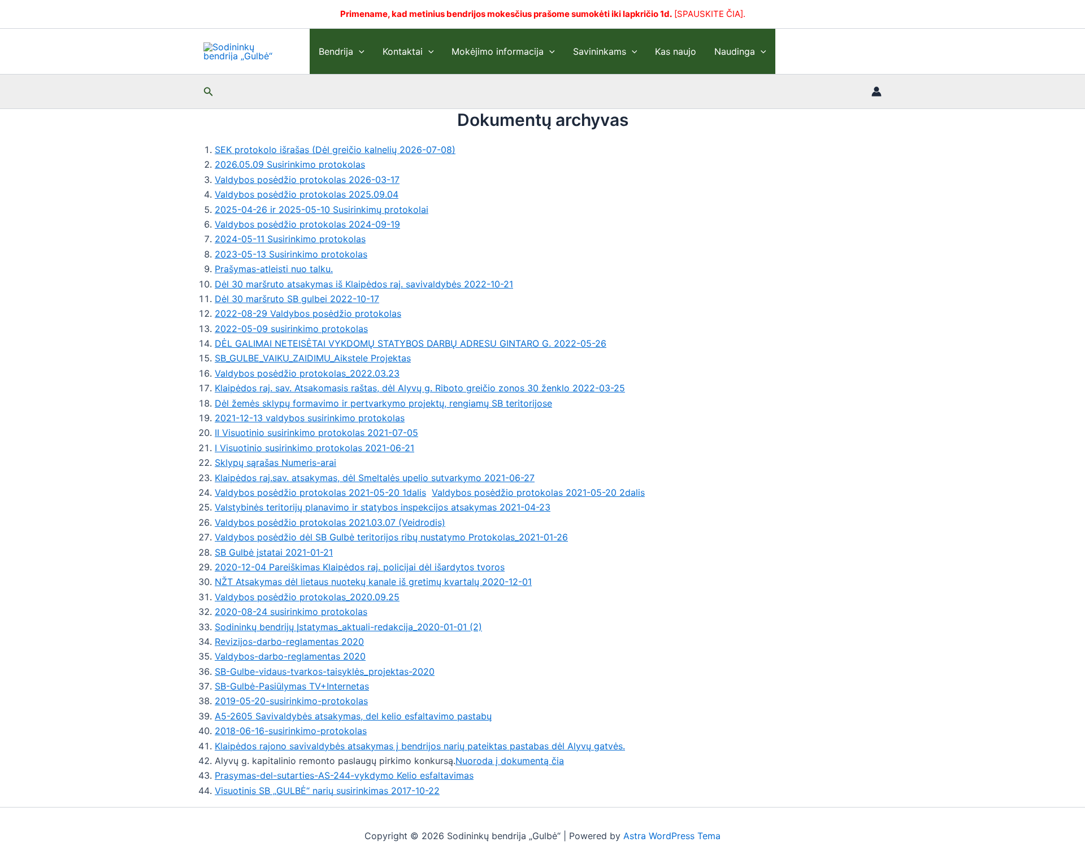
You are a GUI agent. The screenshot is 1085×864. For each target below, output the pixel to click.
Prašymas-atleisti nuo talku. (274, 268)
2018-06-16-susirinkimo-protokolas (291, 730)
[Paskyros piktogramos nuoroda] (876, 91)
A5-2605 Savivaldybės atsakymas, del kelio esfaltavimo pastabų (353, 716)
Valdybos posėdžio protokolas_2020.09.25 (307, 597)
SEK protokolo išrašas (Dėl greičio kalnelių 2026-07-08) (335, 149)
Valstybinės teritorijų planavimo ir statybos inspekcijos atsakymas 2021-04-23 (382, 507)
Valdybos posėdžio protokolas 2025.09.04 (306, 194)
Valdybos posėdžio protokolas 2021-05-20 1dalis (320, 492)
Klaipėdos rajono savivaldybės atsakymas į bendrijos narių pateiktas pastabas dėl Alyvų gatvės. (420, 746)
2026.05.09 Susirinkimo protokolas (290, 164)
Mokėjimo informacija (498, 51)
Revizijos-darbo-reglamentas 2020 (289, 641)
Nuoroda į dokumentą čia (509, 760)
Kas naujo (675, 51)
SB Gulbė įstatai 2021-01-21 (274, 552)
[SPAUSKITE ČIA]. (709, 13)
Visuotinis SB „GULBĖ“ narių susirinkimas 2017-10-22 (327, 790)
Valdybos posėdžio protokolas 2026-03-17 (307, 179)
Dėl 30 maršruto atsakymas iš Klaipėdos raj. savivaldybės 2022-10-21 (364, 284)
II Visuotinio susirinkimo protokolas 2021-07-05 (316, 432)
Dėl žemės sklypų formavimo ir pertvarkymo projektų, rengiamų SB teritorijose (383, 403)
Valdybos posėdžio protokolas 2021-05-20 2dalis (538, 492)
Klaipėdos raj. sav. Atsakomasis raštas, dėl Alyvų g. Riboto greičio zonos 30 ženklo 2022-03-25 (420, 388)
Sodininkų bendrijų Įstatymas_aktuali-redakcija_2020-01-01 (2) (348, 626)
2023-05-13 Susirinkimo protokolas (291, 254)
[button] (358, 51)
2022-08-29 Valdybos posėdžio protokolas (308, 313)
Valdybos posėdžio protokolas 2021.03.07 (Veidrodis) (330, 522)
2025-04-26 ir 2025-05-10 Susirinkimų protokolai (321, 209)
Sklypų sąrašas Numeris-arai (275, 462)
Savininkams (599, 51)
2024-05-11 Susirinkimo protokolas (290, 239)
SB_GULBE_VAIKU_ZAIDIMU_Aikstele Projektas (313, 358)
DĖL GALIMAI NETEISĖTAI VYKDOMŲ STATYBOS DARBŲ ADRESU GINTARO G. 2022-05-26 (410, 343)
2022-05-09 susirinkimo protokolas (291, 328)
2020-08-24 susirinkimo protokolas (291, 611)
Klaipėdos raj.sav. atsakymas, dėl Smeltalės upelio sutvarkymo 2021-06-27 (375, 477)
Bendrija (336, 51)
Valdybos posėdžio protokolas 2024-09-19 (307, 224)
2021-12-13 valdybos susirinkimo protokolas (310, 418)
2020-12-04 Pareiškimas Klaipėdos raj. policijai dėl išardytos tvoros (360, 567)
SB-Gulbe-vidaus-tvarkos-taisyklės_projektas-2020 (325, 671)
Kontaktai (403, 51)
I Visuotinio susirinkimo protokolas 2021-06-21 (314, 447)
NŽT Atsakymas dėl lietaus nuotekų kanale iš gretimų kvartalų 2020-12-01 (373, 581)
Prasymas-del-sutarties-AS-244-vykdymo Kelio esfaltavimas (344, 775)
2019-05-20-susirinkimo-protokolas (291, 700)
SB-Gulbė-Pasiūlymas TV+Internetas (292, 686)
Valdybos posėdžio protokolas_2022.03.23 (307, 373)
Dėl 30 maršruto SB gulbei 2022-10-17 (297, 298)
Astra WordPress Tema (672, 835)
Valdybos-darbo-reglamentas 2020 (290, 656)
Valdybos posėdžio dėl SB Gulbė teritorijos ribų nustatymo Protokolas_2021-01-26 (391, 537)
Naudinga (734, 51)
